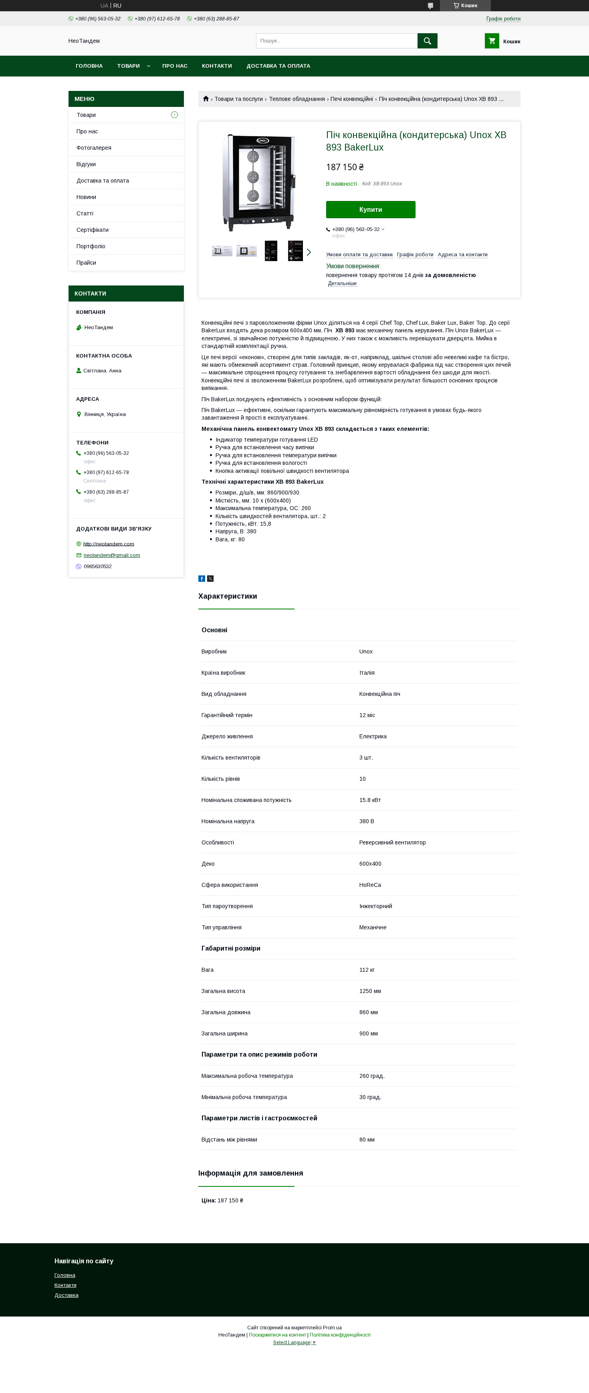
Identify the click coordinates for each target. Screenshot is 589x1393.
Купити (370, 209)
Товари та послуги (238, 99)
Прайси (86, 262)
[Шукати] (428, 40)
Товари (128, 66)
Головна (89, 66)
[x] (210, 580)
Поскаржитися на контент (277, 1335)
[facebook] (201, 580)
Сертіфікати (93, 230)
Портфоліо (91, 246)
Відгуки (86, 164)
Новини (86, 197)
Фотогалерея (94, 148)
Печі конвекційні (352, 99)
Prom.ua (332, 1328)
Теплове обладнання (297, 99)
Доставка (66, 1295)
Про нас (175, 66)
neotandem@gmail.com (112, 555)
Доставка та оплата (278, 66)
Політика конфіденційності (340, 1335)
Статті (85, 213)
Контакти (217, 66)
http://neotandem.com (108, 544)
